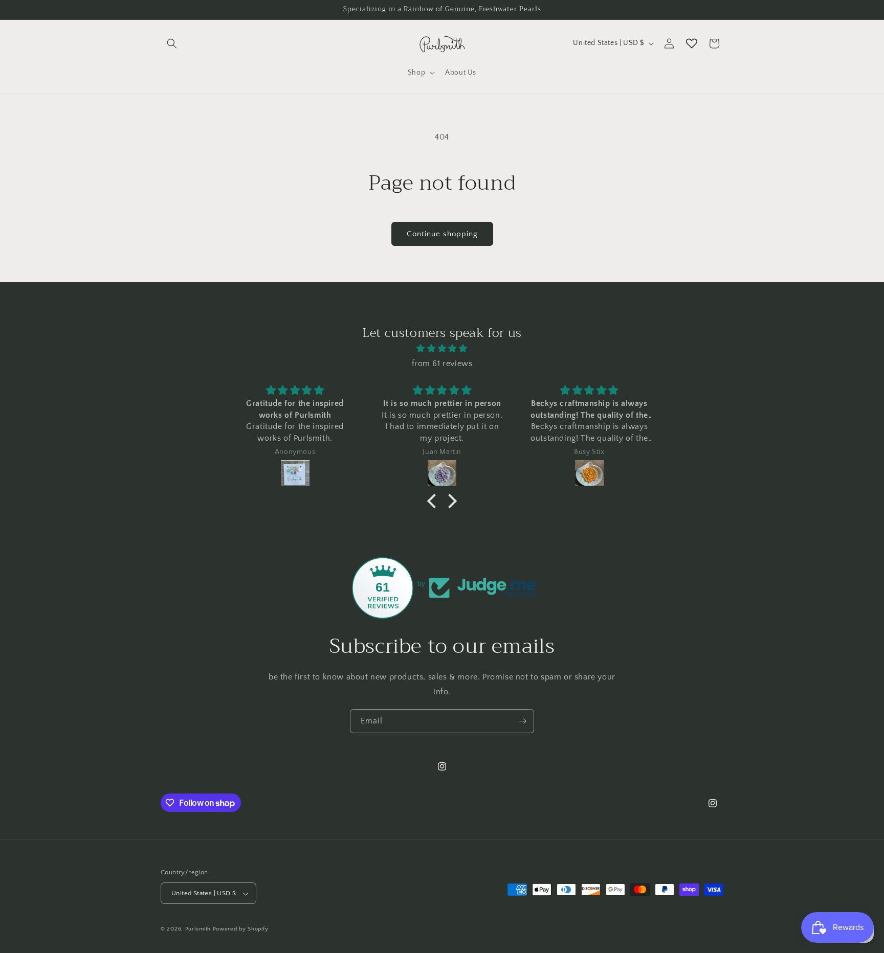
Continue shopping (442, 234)
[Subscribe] (522, 721)
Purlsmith (198, 929)
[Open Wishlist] (691, 43)
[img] (442, 348)
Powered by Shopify (241, 929)
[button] (172, 43)
